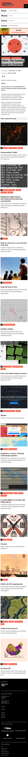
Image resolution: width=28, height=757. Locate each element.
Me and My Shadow (5, 751)
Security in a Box (4, 755)
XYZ (2, 746)
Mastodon (3, 714)
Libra (2, 102)
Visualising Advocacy (5, 753)
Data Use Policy (4, 702)
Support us (3, 716)
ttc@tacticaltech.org (5, 703)
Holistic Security (4, 748)
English (3, 83)
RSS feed (3, 717)
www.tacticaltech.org (5, 700)
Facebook (3, 712)
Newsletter (3, 709)
